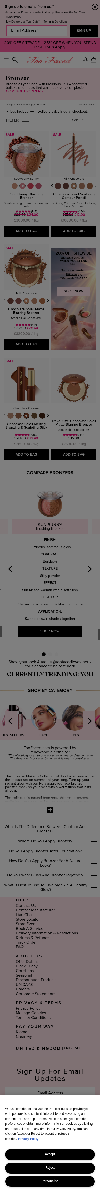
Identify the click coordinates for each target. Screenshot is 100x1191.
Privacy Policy (28, 1139)
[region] (50, 1143)
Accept (50, 1154)
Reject (50, 1168)
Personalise (50, 1181)
